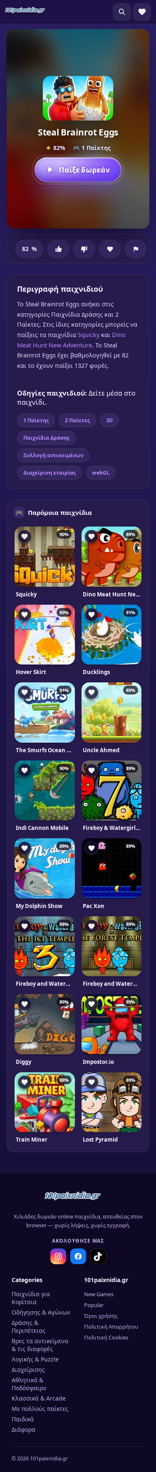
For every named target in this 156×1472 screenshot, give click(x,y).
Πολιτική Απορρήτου (111, 1326)
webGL (100, 472)
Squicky (88, 334)
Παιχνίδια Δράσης (46, 437)
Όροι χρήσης (100, 1315)
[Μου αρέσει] (58, 249)
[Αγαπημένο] (110, 249)
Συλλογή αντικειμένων (53, 455)
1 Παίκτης (36, 420)
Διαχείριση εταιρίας (49, 472)
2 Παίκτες (77, 420)
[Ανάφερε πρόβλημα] (135, 249)
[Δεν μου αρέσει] (84, 249)
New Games (99, 1294)
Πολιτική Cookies (106, 1337)
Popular (94, 1305)
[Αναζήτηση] (122, 12)
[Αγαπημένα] (142, 12)
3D (109, 420)
